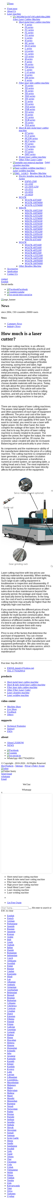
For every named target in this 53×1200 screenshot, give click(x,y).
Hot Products (7, 766)
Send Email (6, 774)
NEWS (10, 745)
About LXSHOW (15, 742)
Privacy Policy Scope (35, 766)
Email (4, 779)
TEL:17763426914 (16, 670)
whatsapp (5, 776)
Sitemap (19, 766)
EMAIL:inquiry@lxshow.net (20, 668)
